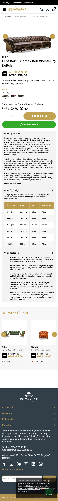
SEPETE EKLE (39, 116)
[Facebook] (4, 464)
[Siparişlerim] (47, 9)
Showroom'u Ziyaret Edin (23, 3)
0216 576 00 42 (18, 447)
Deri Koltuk (6, 17)
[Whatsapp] (41, 464)
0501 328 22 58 (24, 450)
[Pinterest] (19, 464)
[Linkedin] (33, 464)
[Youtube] (26, 464)
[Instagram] (11, 464)
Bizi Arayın (6, 3)
